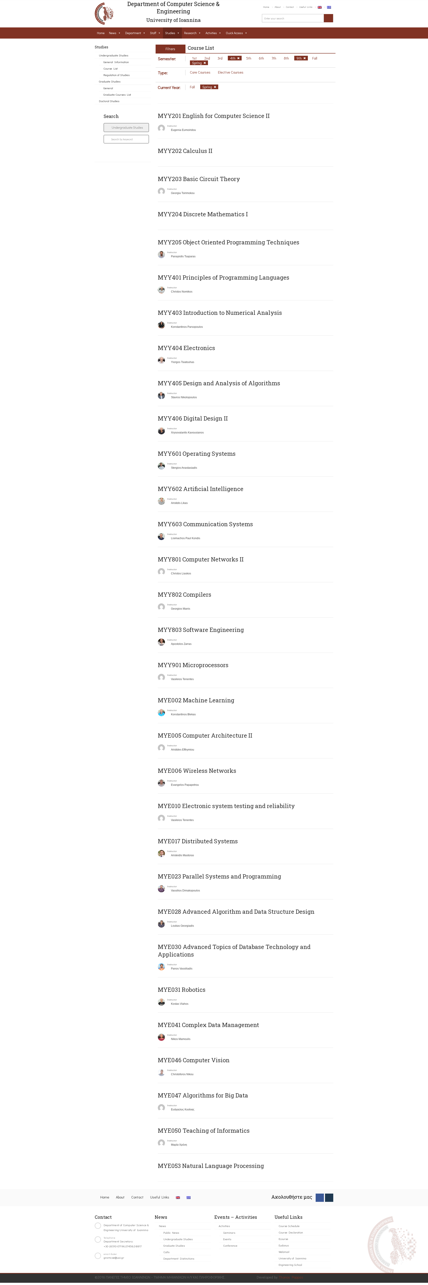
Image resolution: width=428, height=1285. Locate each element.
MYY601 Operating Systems (197, 453)
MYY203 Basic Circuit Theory (199, 179)
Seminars (229, 1232)
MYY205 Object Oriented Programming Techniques (228, 242)
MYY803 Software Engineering (201, 629)
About (278, 6)
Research (190, 33)
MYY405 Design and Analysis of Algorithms (219, 383)
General (108, 88)
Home (266, 6)
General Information (116, 62)
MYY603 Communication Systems (205, 524)
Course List (110, 68)
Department (133, 33)
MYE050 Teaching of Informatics (204, 1130)
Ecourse (283, 1239)
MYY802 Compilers (184, 594)
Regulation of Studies (116, 75)
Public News (171, 1232)
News (112, 33)
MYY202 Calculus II (185, 151)
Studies (170, 33)
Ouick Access (234, 33)
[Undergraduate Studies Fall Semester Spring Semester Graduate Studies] (126, 127)
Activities (211, 33)
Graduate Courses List (117, 94)
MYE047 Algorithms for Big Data (203, 1095)
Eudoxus (284, 1245)
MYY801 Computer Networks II (201, 559)
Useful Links (305, 6)
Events (227, 1239)
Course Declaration (291, 1232)
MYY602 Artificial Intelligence (200, 489)
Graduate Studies (109, 81)
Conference (230, 1245)
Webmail (284, 1252)
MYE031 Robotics (182, 989)
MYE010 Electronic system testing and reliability (226, 806)
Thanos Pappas (290, 1277)
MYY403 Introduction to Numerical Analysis (220, 312)
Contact (290, 6)
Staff (153, 33)
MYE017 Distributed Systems (198, 841)
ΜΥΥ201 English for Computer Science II (214, 116)
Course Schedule (289, 1226)
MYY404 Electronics (186, 348)
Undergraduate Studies (113, 55)
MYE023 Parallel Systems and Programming (219, 876)
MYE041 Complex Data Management (208, 1025)
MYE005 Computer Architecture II (205, 735)
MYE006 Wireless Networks (197, 770)
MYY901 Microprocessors (193, 665)
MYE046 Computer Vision (194, 1060)
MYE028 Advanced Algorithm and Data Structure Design (236, 911)
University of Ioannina (292, 1258)
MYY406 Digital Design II (193, 418)
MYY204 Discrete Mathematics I (203, 214)
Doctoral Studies (109, 101)
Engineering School (290, 1264)
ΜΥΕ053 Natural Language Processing (211, 1165)
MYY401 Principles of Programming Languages (223, 277)
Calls (166, 1252)
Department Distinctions (178, 1258)
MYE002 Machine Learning (196, 700)
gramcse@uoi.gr (114, 1257)
